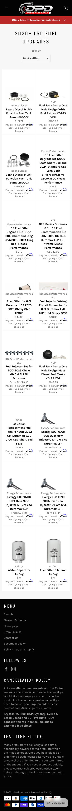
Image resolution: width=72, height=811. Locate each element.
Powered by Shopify (41, 792)
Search (8, 614)
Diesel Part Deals (21, 792)
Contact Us (11, 638)
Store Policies (13, 632)
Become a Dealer (15, 643)
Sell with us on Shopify (19, 649)
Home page (11, 626)
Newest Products (15, 620)
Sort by (36, 51)
